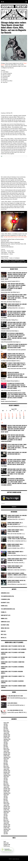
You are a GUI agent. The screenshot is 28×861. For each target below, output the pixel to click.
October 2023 (6, 774)
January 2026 (6, 733)
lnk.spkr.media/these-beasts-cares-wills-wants (15, 236)
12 (8, 415)
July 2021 (5, 814)
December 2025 (7, 735)
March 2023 (6, 784)
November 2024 (7, 754)
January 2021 (6, 823)
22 (20, 416)
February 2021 (6, 822)
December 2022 (7, 788)
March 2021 (6, 820)
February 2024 (6, 767)
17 (1, 416)
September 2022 (7, 793)
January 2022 (6, 805)
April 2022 (6, 801)
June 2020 (6, 833)
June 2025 (6, 744)
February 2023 (6, 785)
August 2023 (6, 776)
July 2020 (6, 832)
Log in (5, 841)
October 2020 (6, 827)
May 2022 (6, 799)
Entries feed (6, 843)
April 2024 (6, 764)
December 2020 (7, 824)
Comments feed (7, 844)
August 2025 (6, 740)
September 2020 (7, 829)
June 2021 (6, 815)
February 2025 (6, 749)
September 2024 (7, 757)
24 (1, 418)
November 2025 (7, 736)
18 (5, 416)
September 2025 (7, 739)
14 (16, 415)
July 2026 (5, 724)
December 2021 (7, 806)
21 (16, 416)
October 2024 (6, 755)
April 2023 (6, 783)
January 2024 (6, 769)
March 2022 (6, 802)
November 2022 (7, 790)
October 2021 (6, 810)
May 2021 (5, 817)
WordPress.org (7, 846)
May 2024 (6, 763)
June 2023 (6, 779)
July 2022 (5, 796)
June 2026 (6, 726)
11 (5, 415)
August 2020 (6, 831)
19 (8, 416)
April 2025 (6, 746)
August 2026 (6, 722)
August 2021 (6, 812)
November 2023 (7, 772)
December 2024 (7, 753)
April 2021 (6, 818)
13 (12, 415)
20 (12, 416)
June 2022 (6, 797)
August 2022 (6, 794)
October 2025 (6, 737)
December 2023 (7, 770)
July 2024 (6, 760)
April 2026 (6, 728)
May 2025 (6, 745)
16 (23, 415)
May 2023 (6, 781)
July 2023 (5, 778)
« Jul (2, 422)
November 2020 (7, 826)
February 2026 (6, 731)
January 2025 (6, 751)
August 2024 (6, 758)
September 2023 (7, 775)
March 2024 (6, 766)
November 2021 (7, 808)
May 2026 (6, 727)
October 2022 (6, 792)
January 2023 (6, 787)
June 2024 (6, 762)
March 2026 (6, 730)
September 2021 (7, 811)
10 (1, 415)
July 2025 (5, 742)
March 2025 (6, 748)
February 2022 (6, 803)
